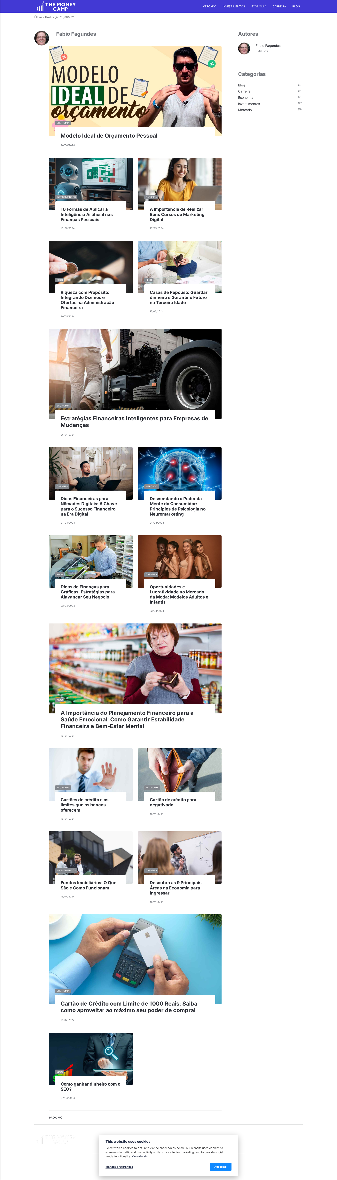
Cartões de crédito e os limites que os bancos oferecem (84, 804)
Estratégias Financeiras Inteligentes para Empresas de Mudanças (134, 421)
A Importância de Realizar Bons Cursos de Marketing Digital (177, 214)
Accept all (220, 1166)
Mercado (209, 6)
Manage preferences (119, 1166)
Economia (258, 6)
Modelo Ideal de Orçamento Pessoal (109, 135)
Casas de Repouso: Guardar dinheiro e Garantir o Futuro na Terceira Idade (179, 297)
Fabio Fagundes (268, 46)
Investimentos (234, 6)
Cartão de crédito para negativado (173, 802)
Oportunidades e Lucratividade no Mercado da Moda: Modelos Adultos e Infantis (179, 594)
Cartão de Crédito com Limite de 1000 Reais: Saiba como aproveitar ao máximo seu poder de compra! (129, 1007)
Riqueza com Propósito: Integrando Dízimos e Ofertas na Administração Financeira (87, 300)
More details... (141, 1156)
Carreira (279, 6)
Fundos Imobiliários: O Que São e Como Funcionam (88, 885)
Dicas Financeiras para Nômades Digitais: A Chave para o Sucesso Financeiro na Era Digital (89, 506)
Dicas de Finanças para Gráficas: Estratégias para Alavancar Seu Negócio (88, 591)
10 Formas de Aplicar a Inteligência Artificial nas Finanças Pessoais (87, 214)
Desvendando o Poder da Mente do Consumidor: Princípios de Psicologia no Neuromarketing (178, 506)
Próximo (56, 1117)
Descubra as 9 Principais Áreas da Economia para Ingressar (175, 887)
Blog (296, 6)
